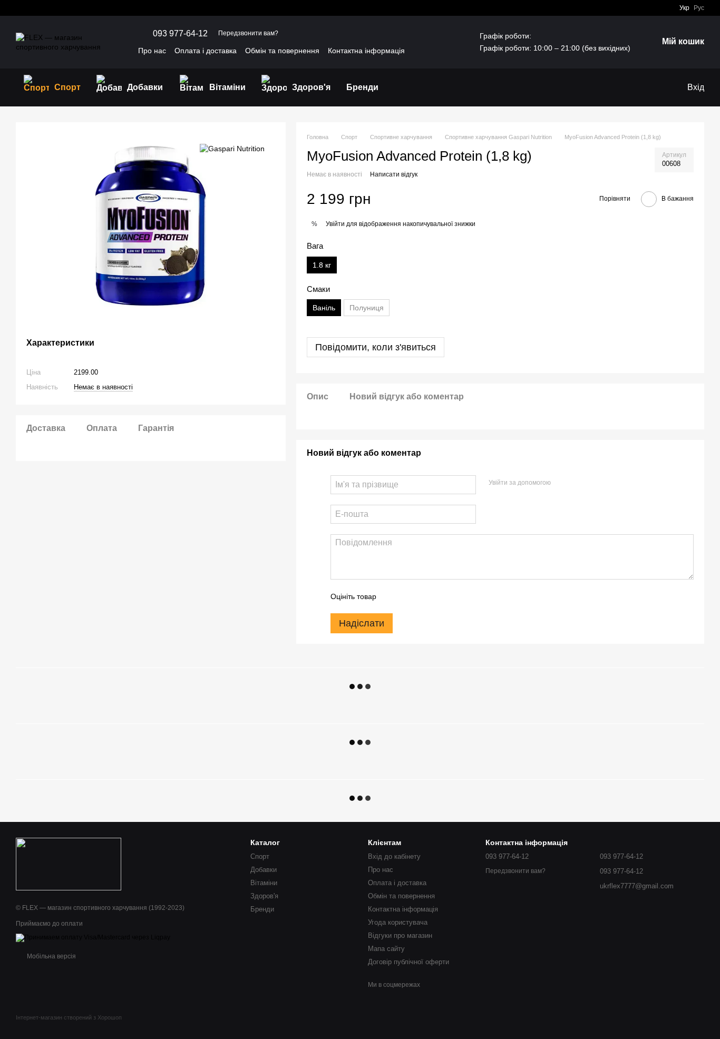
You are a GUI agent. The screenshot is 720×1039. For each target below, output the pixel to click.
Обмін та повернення (282, 50)
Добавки (145, 87)
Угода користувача (397, 922)
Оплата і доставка (205, 50)
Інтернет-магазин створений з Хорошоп (69, 1017)
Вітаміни (227, 87)
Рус (699, 8)
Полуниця (366, 307)
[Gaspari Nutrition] (232, 148)
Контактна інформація (366, 50)
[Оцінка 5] (461, 596)
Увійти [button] (335, 224)
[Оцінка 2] (410, 596)
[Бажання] (635, 87)
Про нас (152, 50)
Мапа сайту (386, 949)
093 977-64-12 (180, 34)
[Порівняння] (656, 87)
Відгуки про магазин (400, 935)
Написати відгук (393, 174)
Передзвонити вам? (248, 33)
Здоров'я (311, 87)
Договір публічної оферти (408, 962)
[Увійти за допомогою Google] (579, 483)
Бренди (362, 87)
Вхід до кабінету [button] (394, 856)
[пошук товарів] (405, 87)
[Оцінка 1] (393, 596)
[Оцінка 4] (444, 596)
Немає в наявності (103, 387)
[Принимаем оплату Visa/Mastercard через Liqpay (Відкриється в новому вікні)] (93, 937)
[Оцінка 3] (427, 596)
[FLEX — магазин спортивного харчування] (68, 863)
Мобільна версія (50, 956)
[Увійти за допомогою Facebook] (562, 483)
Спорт (67, 87)
